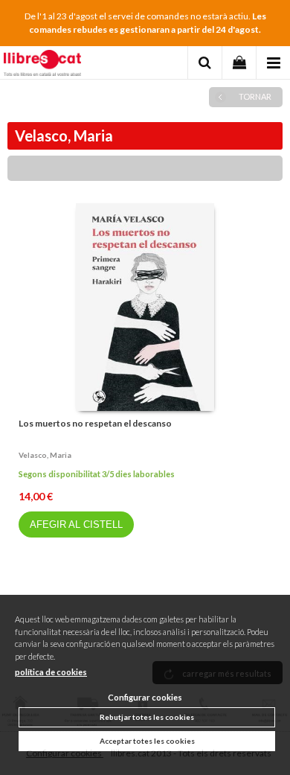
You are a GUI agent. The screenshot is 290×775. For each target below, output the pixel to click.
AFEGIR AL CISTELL (76, 524)
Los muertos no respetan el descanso (95, 423)
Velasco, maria (45, 454)
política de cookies (51, 672)
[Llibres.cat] (42, 65)
